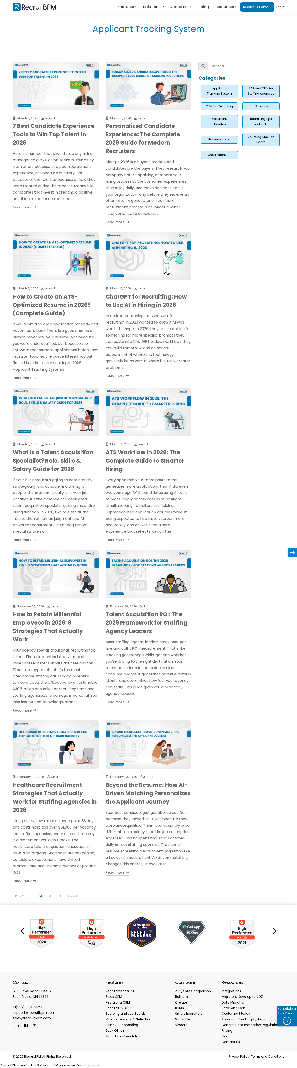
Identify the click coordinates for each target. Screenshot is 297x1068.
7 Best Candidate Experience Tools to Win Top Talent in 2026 (53, 134)
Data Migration (233, 1002)
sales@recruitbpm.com (32, 1018)
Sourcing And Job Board (261, 139)
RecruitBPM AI (116, 1008)
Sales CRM (114, 996)
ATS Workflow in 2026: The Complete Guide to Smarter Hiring (145, 460)
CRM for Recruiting (219, 106)
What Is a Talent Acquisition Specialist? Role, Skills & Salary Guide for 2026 (53, 460)
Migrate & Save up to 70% (242, 996)
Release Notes (219, 139)
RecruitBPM (8, 1065)
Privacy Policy (239, 1056)
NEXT (73, 895)
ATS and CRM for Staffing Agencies (261, 91)
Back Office (115, 1030)
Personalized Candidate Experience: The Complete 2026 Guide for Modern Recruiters (143, 138)
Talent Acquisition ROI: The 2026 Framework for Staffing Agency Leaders (146, 622)
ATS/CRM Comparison (193, 991)
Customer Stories (236, 1013)
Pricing (202, 7)
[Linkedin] (17, 1025)
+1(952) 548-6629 (27, 1007)
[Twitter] (34, 1025)
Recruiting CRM (118, 1002)
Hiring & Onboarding (122, 1025)
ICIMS (179, 1008)
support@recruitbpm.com (34, 1012)
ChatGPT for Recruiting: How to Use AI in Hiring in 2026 (146, 301)
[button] (22, 930)
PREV (19, 895)
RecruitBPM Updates (219, 121)
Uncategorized (219, 155)
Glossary (261, 106)
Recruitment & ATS (121, 991)
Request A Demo (256, 7)
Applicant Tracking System (219, 91)
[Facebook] (26, 1025)
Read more (22, 207)
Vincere (181, 1025)
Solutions (152, 7)
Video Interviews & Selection (128, 1019)
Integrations (231, 991)
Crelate (181, 1002)
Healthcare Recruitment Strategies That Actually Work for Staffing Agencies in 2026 (55, 797)
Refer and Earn (233, 1008)
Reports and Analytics (123, 1036)
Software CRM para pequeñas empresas (68, 1065)
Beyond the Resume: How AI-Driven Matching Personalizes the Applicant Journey (148, 793)
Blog (225, 1036)
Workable (182, 1019)
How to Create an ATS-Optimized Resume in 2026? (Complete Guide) (52, 305)
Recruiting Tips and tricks (261, 121)
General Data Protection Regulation (250, 1025)
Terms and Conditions (267, 1056)
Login (280, 7)
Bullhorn (181, 996)
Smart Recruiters (188, 1013)
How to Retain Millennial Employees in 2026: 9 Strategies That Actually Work (48, 626)
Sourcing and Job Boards (125, 1013)
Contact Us (231, 1041)
